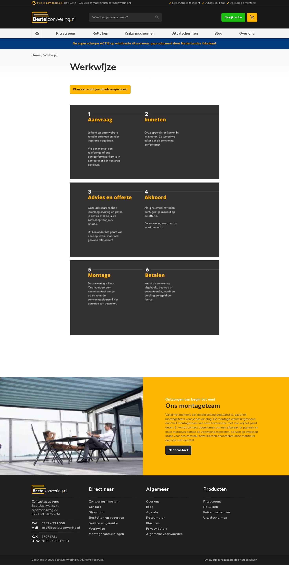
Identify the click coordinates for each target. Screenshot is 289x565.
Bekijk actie (233, 17)
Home (36, 55)
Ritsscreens (66, 33)
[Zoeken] (157, 17)
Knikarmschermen (140, 33)
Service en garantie (103, 523)
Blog (218, 33)
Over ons (246, 33)
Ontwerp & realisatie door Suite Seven (230, 560)
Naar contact (178, 450)
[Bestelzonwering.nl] (53, 17)
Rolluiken (100, 33)
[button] (116, 489)
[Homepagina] (37, 33)
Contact (95, 507)
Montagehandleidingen (106, 534)
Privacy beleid (156, 529)
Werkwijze (97, 529)
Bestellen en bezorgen (106, 518)
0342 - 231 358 (79, 3)
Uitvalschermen (184, 33)
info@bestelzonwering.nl (115, 3)
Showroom (97, 512)
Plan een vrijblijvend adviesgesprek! (100, 89)
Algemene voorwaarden (164, 534)
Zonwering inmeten (103, 502)
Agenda (152, 512)
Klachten (153, 523)
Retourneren (155, 518)
